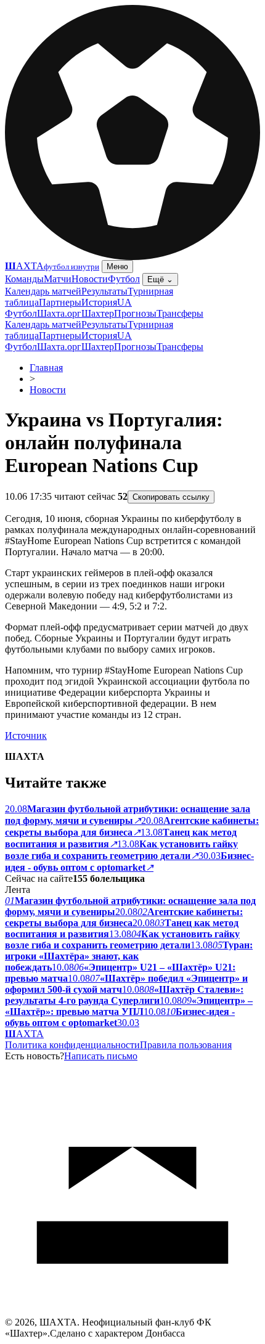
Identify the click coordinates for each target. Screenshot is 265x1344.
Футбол (124, 279)
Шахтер (97, 313)
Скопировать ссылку (171, 497)
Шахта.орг (59, 313)
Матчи (57, 279)
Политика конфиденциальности (72, 1045)
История (99, 302)
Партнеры (60, 302)
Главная (46, 367)
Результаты (104, 291)
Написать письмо (100, 1056)
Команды (24, 279)
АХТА (24, 1033)
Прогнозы (135, 313)
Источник (26, 735)
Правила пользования (186, 1045)
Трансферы (180, 313)
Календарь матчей (43, 291)
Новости (89, 279)
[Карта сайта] (132, 1313)
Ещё (160, 279)
